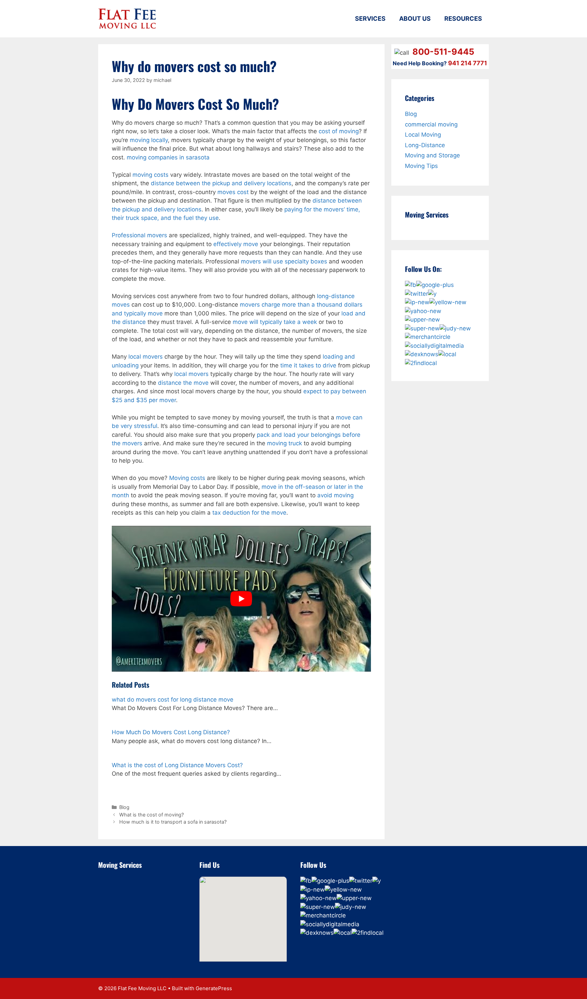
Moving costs (187, 478)
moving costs (150, 174)
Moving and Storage (432, 155)
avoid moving (335, 495)
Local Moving (423, 134)
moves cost (233, 192)
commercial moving (431, 124)
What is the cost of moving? (151, 814)
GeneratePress (214, 988)
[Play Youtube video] (241, 599)
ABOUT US (415, 18)
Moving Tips (421, 165)
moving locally (149, 140)
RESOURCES (463, 18)
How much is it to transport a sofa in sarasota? (173, 822)
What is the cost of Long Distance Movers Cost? (177, 765)
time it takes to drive (308, 365)
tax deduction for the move (249, 512)
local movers (145, 356)
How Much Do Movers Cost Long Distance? (171, 732)
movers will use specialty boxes (284, 261)
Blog (124, 807)
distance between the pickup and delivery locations (221, 183)
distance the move (183, 382)
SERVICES (370, 18)
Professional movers (139, 235)
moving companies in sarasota (168, 157)
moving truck (284, 443)
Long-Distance (425, 145)
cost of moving (339, 131)
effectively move (235, 244)
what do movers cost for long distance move (172, 699)
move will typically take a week (275, 321)
